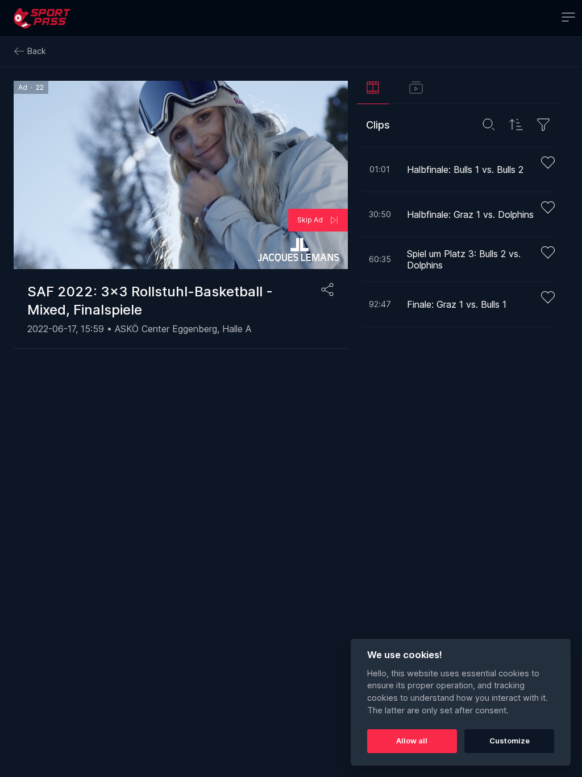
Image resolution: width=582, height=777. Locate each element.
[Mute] (29, 253)
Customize (509, 740)
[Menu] (568, 18)
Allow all (411, 740)
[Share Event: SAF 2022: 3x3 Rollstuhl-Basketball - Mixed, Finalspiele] (327, 289)
